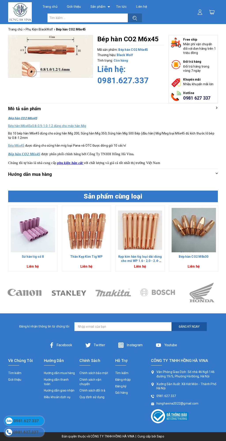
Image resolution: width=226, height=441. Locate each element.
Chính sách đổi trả (92, 390)
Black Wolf (125, 55)
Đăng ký (121, 386)
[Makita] (69, 292)
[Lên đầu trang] (219, 305)
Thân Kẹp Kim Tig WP (86, 256)
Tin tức (121, 7)
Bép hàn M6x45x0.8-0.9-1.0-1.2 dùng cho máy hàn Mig (47, 126)
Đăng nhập (123, 379)
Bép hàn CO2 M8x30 (193, 256)
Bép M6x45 (16, 145)
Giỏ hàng (121, 392)
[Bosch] (113, 292)
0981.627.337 (123, 80)
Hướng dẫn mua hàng (59, 373)
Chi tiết (32, 248)
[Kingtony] (202, 292)
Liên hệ (141, 7)
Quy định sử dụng (91, 397)
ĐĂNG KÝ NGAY (189, 326)
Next (219, 240)
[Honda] (157, 292)
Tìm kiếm (14, 373)
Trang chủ (50, 7)
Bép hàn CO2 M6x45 (24, 154)
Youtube (170, 345)
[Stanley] (24, 292)
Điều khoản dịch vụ (57, 397)
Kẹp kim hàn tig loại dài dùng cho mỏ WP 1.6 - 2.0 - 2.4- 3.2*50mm (140, 261)
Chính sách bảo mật (93, 373)
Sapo (160, 436)
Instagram (134, 345)
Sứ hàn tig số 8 (33, 256)
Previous (6, 240)
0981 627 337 (196, 98)
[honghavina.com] (20, 12)
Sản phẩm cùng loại (113, 196)
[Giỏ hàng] (212, 12)
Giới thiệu (74, 7)
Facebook (64, 345)
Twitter (99, 345)
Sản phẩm (97, 7)
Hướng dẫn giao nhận (59, 390)
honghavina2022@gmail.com (177, 403)
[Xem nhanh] (32, 230)
